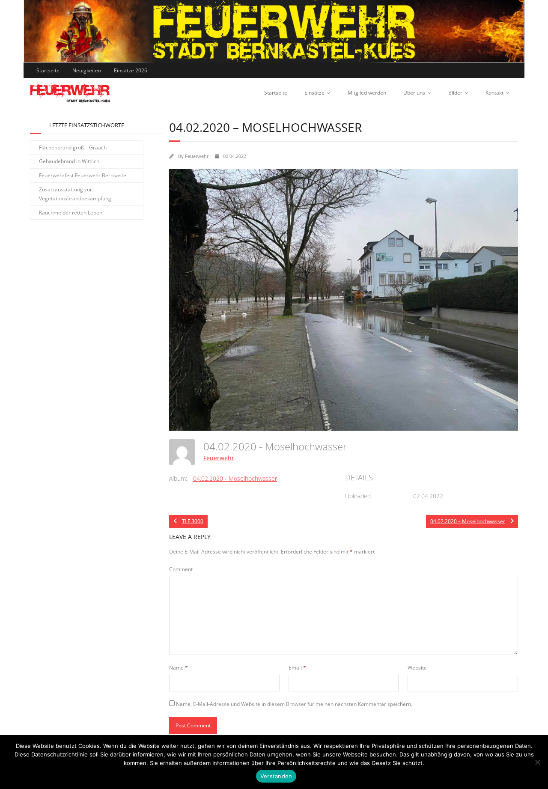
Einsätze (314, 92)
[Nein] (537, 762)
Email (297, 667)
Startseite (48, 70)
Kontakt (494, 92)
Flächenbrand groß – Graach (73, 147)
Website (417, 667)
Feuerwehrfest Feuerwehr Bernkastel (83, 175)
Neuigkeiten (86, 70)
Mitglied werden (367, 92)
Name (178, 667)
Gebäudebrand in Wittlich (69, 161)
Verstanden (276, 776)
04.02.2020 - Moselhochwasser (235, 478)
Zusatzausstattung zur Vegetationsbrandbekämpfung (75, 194)
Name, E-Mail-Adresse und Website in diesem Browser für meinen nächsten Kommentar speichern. (294, 704)
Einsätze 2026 (130, 70)
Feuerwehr (196, 156)
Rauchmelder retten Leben (70, 212)
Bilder (455, 92)
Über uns (414, 92)
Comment (181, 569)
